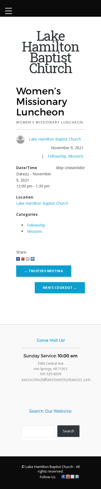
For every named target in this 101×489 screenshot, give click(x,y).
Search (68, 431)
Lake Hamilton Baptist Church (55, 139)
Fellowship (57, 156)
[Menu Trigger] (8, 10)
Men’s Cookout (60, 287)
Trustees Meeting (43, 271)
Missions (75, 156)
